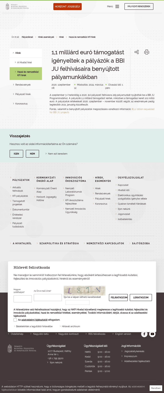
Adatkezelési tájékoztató (137, 361)
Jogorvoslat (124, 214)
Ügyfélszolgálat (131, 177)
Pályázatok (21, 180)
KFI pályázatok (20, 196)
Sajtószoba (141, 243)
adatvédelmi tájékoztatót (34, 320)
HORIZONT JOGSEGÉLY (67, 6)
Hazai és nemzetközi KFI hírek (82, 37)
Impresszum (130, 356)
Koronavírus (21, 103)
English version (123, 334)
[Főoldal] (18, 6)
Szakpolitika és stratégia (59, 243)
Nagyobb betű (41, 334)
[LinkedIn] (147, 63)
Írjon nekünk (124, 209)
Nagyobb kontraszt (68, 334)
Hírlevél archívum (71, 326)
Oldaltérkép (17, 334)
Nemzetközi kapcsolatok (105, 243)
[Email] (126, 63)
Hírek (61, 37)
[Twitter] (140, 63)
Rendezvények (23, 84)
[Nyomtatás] (146, 52)
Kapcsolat (123, 185)
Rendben (156, 388)
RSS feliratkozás (96, 334)
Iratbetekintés (125, 219)
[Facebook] (133, 63)
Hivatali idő (123, 190)
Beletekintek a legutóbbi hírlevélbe (34, 326)
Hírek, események (46, 37)
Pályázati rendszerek (139, 6)
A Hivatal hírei (24, 62)
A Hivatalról (22, 243)
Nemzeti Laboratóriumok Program (73, 191)
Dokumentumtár (20, 209)
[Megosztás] (136, 52)
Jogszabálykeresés (134, 351)
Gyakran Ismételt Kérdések (132, 204)
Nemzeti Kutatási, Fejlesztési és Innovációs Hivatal (22, 359)
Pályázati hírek (23, 94)
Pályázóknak (27, 37)
